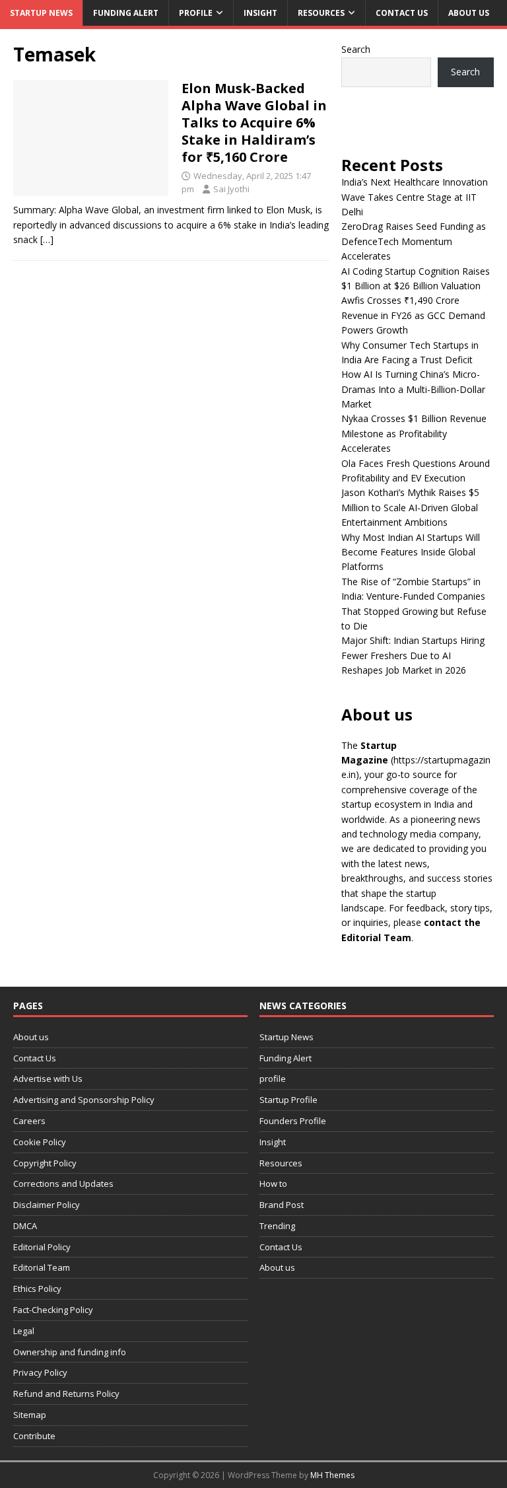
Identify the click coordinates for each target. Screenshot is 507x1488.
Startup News (41, 12)
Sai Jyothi (231, 189)
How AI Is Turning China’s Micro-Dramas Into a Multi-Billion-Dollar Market (413, 389)
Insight (260, 12)
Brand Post (281, 1205)
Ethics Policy (37, 1288)
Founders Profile (292, 1121)
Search (355, 49)
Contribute (34, 1436)
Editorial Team (41, 1267)
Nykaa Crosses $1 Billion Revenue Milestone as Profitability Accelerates (414, 433)
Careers (29, 1121)
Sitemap (29, 1415)
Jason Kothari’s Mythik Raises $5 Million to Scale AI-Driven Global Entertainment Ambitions (410, 507)
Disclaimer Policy (46, 1205)
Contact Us (402, 12)
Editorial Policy (42, 1247)
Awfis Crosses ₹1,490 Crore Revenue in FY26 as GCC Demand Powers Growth (413, 315)
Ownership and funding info (69, 1352)
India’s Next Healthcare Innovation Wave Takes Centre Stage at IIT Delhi (414, 197)
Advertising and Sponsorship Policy (83, 1100)
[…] (46, 239)
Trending (277, 1226)
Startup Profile (288, 1100)
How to (273, 1183)
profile (196, 12)
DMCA (25, 1226)
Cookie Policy (39, 1142)
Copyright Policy (45, 1163)
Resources (321, 12)
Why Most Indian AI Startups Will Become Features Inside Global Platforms (410, 552)
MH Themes (332, 1475)
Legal (23, 1331)
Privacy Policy (40, 1372)
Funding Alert (125, 12)
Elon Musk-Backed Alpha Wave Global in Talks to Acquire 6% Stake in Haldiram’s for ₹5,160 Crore (254, 122)
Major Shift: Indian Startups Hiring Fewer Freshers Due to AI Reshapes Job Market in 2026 (413, 655)
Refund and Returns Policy (66, 1393)
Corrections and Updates (63, 1183)
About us (468, 12)
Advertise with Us (48, 1078)
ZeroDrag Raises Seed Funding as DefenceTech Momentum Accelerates (413, 241)
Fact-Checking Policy (53, 1310)
